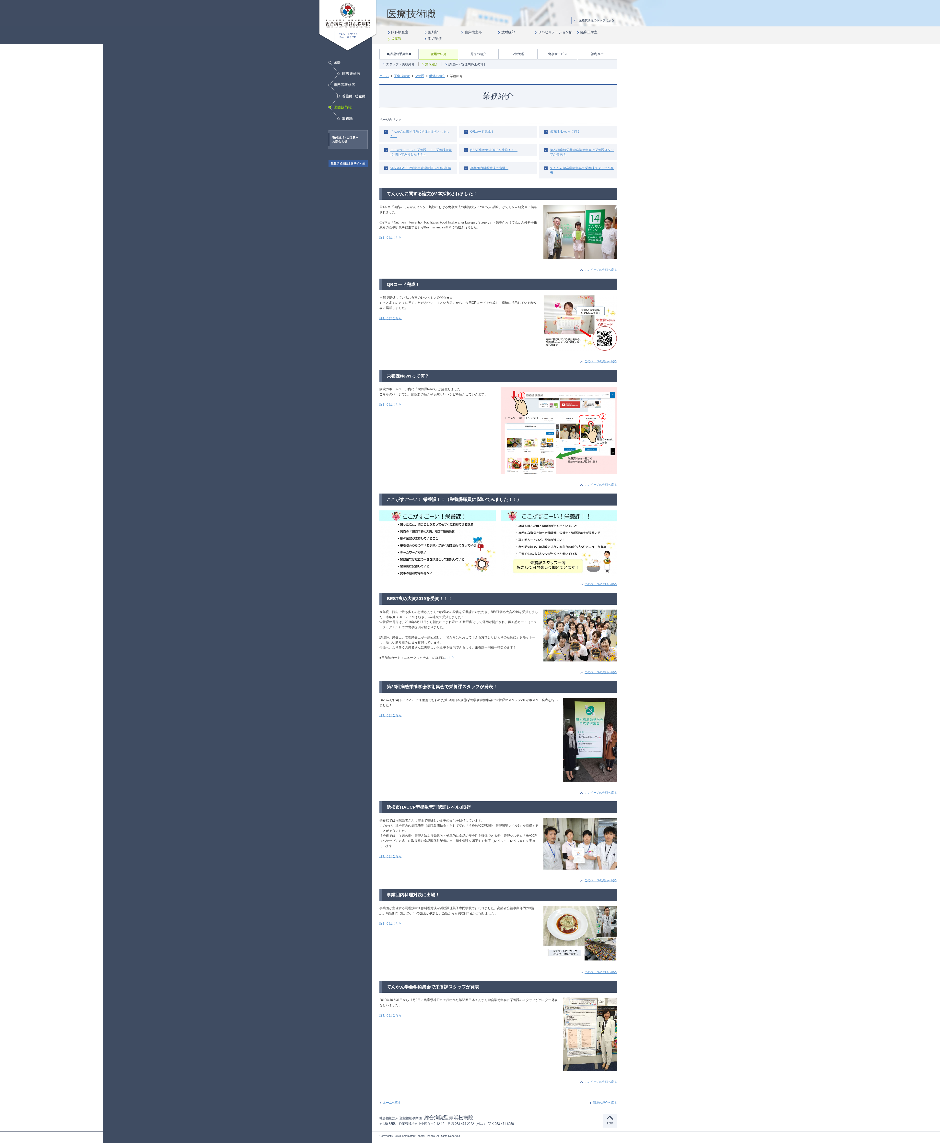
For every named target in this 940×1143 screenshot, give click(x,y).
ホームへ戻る (392, 1102)
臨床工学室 (589, 32)
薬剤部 (433, 32)
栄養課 (396, 39)
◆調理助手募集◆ (399, 54)
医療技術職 (341, 107)
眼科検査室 (399, 32)
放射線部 (508, 32)
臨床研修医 (348, 73)
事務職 (345, 118)
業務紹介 (431, 64)
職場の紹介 (438, 54)
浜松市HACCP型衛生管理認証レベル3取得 (420, 168)
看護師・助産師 (351, 96)
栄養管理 (518, 54)
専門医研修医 (342, 85)
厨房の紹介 (478, 54)
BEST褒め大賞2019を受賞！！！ (493, 150)
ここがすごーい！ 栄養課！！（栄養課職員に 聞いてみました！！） (421, 152)
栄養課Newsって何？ (565, 131)
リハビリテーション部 (555, 32)
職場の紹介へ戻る (605, 1102)
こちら (450, 658)
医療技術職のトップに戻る (596, 20)
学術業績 (435, 39)
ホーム (384, 76)
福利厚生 (597, 54)
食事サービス (557, 54)
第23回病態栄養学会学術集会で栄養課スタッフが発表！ (582, 152)
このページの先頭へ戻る (601, 269)
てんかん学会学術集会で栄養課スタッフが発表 (582, 170)
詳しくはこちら (390, 237)
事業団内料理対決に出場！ (489, 168)
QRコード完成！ (482, 131)
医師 (335, 62)
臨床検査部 (473, 32)
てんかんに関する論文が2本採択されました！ (419, 134)
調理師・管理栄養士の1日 (466, 64)
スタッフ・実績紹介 (400, 64)
